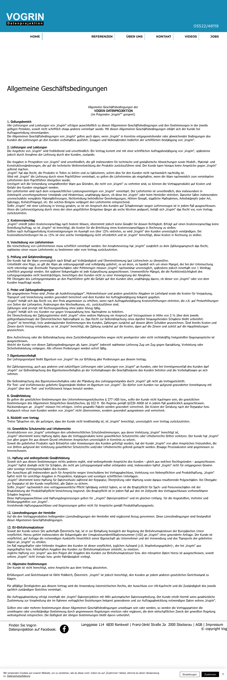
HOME (35, 36)
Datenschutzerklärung (18, 676)
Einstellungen (190, 674)
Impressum (214, 625)
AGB (199, 625)
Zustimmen (210, 674)
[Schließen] (223, 674)
